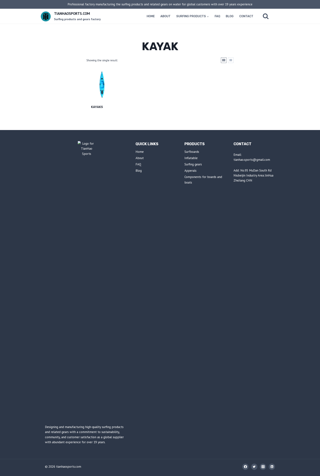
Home (151, 16)
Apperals (190, 171)
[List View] (231, 60)
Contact (246, 16)
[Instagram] (263, 467)
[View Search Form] (265, 16)
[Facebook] (245, 467)
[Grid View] (223, 60)
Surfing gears (193, 164)
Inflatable (191, 158)
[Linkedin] (272, 467)
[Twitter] (254, 467)
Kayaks (97, 107)
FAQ (217, 16)
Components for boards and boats (203, 180)
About (165, 16)
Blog (230, 16)
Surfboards (191, 152)
